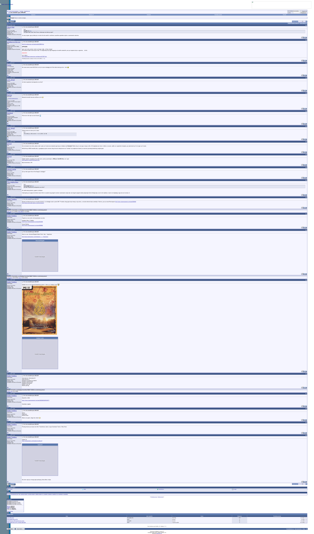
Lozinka (289, 12)
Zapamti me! (304, 11)
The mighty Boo (12, 182)
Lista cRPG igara (10, 517)
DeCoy (9, 95)
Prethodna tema (154, 496)
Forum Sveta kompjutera (13, 11)
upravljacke (60, 494)
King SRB (20, 211)
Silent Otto (10, 27)
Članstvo (91, 14)
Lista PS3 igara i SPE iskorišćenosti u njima (15, 520)
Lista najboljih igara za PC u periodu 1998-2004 (16, 522)
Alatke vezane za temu (293, 23)
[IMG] (8, 508)
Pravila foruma (10, 511)
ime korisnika (290, 11)
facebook (10, 489)
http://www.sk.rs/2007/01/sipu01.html (30, 160)
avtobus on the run (13, 42)
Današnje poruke (218, 14)
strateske (50, 494)
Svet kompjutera (298, 528)
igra (8, 494)
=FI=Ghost (9, 277)
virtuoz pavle (11, 169)
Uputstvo (33, 14)
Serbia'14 (40, 444)
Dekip (9, 65)
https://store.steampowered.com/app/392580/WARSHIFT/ (35, 400)
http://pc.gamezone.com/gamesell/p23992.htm (33, 44)
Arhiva (303, 528)
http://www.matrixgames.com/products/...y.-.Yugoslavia (35, 236)
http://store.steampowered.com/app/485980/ (32, 225)
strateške (54, 494)
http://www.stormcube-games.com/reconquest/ (33, 203)
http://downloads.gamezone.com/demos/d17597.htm (34, 56)
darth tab (9, 211)
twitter (85, 489)
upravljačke (65, 494)
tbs (57, 494)
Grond (9, 144)
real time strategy (24, 494)
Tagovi (8, 492)
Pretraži (284, 14)
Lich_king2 (11, 80)
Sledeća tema (160, 496)
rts (42, 494)
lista (19, 494)
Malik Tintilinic (12, 199)
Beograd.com (159, 533)
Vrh (306, 528)
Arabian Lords (40, 338)
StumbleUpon (161, 489)
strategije (46, 494)
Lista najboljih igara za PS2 (12, 519)
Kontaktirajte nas (290, 528)
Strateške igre (27, 11)
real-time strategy (31, 494)
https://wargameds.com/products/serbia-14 (32, 440)
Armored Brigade (40, 240)
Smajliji (8, 507)
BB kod (8, 506)
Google (235, 489)
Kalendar (149, 14)
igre (10, 494)
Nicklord (10, 113)
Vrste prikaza (302, 23)
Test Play (21, 11)
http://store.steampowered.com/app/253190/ (32, 221)
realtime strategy (38, 494)
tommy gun (9, 391)
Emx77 (20, 277)
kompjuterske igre (14, 494)
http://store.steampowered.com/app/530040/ (125, 201)
